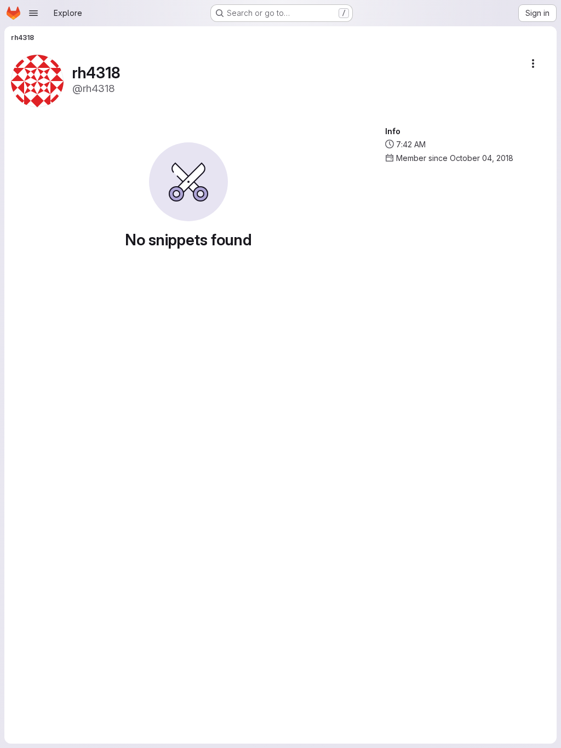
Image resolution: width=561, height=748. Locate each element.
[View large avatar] (37, 80)
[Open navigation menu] (33, 13)
